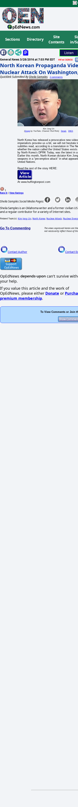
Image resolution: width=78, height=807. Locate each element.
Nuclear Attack (54, 218)
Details (63, 131)
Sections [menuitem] (12, 39)
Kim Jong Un (24, 218)
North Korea (38, 218)
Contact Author (17, 252)
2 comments (56, 77)
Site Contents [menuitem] (56, 39)
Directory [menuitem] (35, 39)
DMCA (70, 131)
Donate (52, 293)
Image (27, 131)
